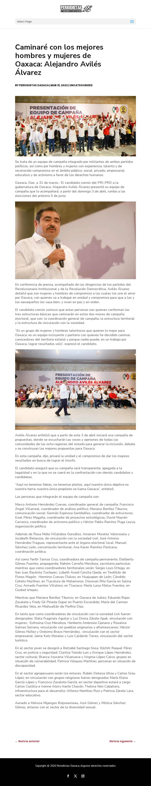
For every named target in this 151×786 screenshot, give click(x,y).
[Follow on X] (75, 776)
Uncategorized (81, 85)
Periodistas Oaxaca (34, 85)
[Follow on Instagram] (83, 776)
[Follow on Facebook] (68, 776)
